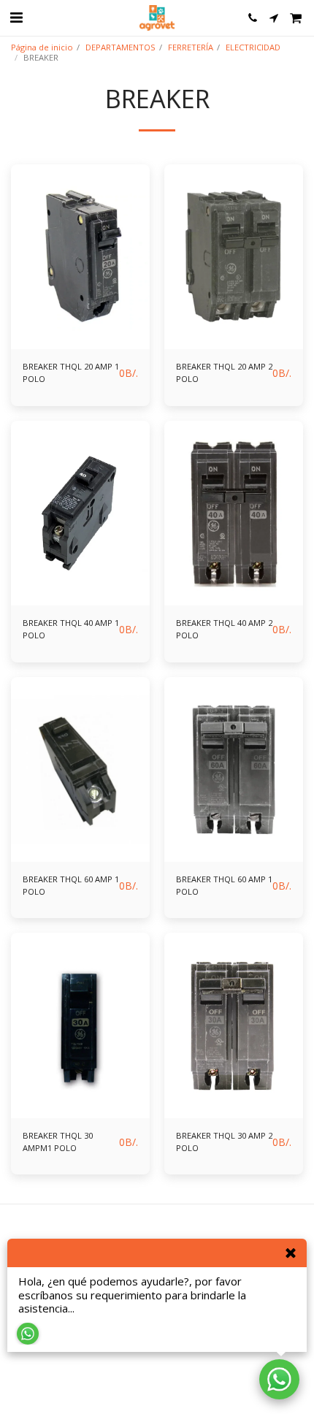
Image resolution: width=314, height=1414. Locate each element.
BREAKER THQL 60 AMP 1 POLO (71, 885)
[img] (80, 256)
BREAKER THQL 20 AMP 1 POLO (71, 372)
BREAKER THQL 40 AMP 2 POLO (224, 629)
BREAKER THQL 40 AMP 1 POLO (71, 629)
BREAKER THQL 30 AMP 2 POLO (224, 1141)
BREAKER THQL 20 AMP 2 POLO (224, 372)
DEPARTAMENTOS (120, 47)
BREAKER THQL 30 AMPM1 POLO (58, 1141)
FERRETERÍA (190, 47)
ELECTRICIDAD (253, 47)
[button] (16, 17)
